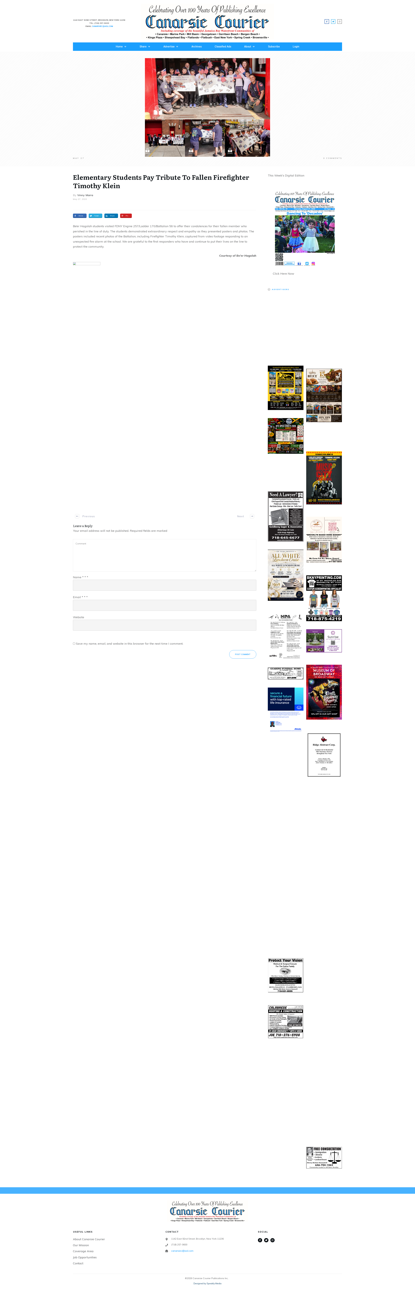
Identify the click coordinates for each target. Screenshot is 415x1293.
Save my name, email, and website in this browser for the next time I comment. (129, 643)
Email (80, 597)
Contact (78, 1263)
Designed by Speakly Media (207, 1283)
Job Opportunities (85, 1257)
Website (78, 617)
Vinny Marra (85, 195)
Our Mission (81, 1245)
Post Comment (242, 654)
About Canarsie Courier (89, 1239)
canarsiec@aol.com (182, 1250)
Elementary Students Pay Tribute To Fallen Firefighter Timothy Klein (161, 181)
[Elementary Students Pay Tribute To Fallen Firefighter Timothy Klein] (207, 107)
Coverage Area (83, 1251)
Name (80, 577)
